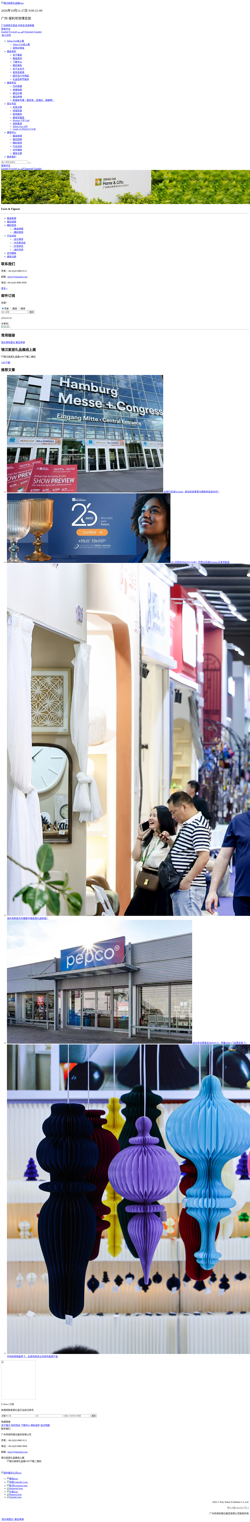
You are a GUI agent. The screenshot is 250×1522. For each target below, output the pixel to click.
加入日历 (6, 35)
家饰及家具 (18, 72)
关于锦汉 (5, 1425)
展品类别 (17, 58)
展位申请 (17, 96)
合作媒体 (17, 150)
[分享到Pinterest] (14, 1494)
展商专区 (11, 83)
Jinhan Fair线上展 (15, 41)
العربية (21, 32)
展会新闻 (17, 136)
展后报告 (17, 65)
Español (38, 32)
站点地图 (45, 1425)
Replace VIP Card (21, 120)
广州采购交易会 (9, 25)
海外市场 (18, 249)
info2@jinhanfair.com (17, 277)
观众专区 (11, 103)
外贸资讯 (18, 246)
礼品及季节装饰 (21, 79)
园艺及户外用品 (21, 76)
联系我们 (11, 157)
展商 (14, 308)
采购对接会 (18, 48)
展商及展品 (18, 117)
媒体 (23, 308)
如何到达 (15, 1425)
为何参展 (17, 86)
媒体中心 (11, 132)
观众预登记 (7, 1519)
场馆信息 (17, 110)
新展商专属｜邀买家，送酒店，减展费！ (33, 100)
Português (29, 32)
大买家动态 (19, 242)
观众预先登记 (8, 342)
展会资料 (11, 51)
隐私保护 (35, 1425)
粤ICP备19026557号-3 (238, 1507)
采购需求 (17, 123)
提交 (94, 1416)
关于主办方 (18, 69)
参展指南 (17, 90)
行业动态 (17, 146)
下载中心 (17, 62)
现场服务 (17, 114)
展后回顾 (17, 139)
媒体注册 (17, 153)
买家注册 (17, 107)
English (4, 32)
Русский (13, 32)
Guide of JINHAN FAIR (24, 129)
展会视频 (18, 229)
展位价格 (17, 93)
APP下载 (5, 362)
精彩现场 (17, 143)
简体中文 (5, 29)
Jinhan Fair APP (20, 126)
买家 (6, 308)
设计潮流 (18, 239)
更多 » (4, 288)
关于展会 (17, 55)
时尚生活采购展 (26, 25)
